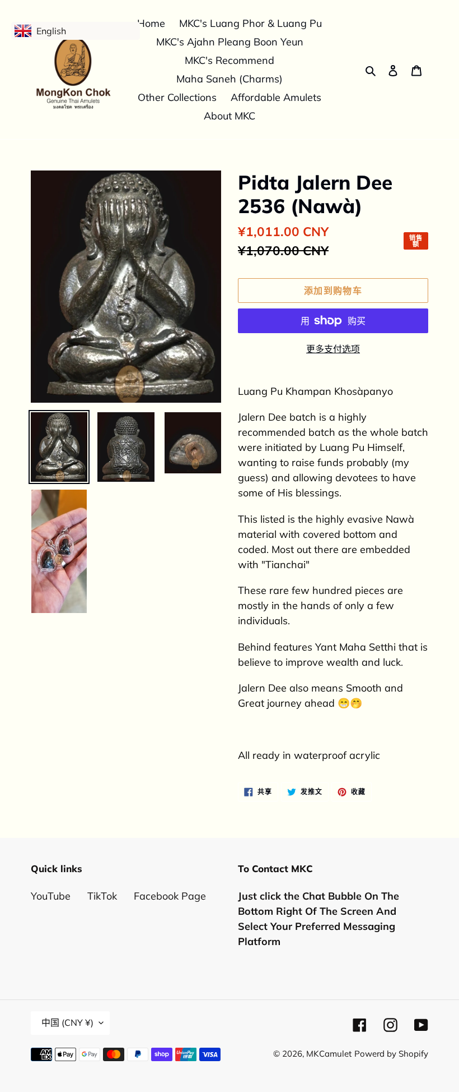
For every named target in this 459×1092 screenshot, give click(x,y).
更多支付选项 (333, 348)
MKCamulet (329, 1053)
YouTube (51, 896)
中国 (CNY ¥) (67, 1022)
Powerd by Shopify (391, 1053)
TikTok (102, 896)
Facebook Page (170, 896)
